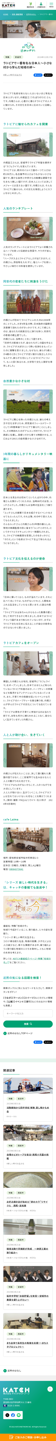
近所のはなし (14, 1370)
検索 (26, 1024)
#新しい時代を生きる (12, 74)
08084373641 (16, 869)
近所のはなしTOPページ (20, 1033)
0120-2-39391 (14, 1405)
